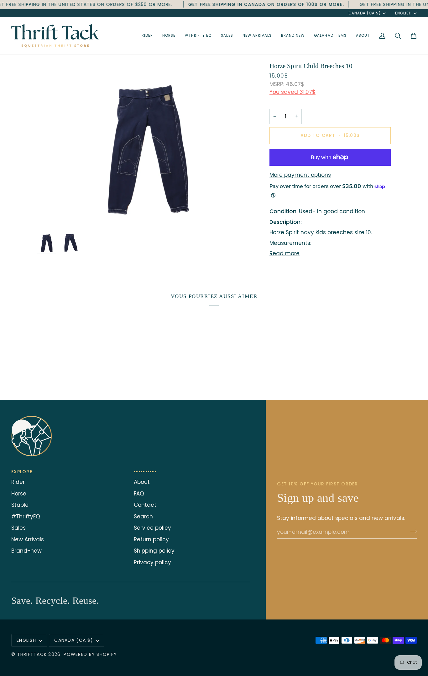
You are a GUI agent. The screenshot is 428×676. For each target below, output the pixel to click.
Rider (18, 482)
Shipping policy (154, 550)
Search (143, 516)
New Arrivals (27, 539)
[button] (147, 35)
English (403, 13)
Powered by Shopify (90, 654)
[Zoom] (147, 146)
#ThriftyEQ (25, 516)
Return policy (151, 539)
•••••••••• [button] (145, 471)
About (142, 482)
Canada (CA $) (364, 13)
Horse (18, 493)
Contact (145, 505)
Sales (18, 528)
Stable (20, 505)
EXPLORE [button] (21, 471)
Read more (284, 253)
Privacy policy (152, 562)
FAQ (139, 493)
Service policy (152, 528)
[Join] (411, 531)
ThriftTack (32, 654)
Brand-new (26, 550)
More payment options (300, 175)
